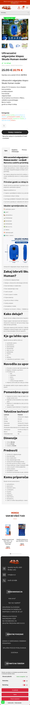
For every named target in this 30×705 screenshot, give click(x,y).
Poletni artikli (10, 115)
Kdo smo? (12, 598)
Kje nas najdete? (14, 603)
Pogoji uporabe (18, 702)
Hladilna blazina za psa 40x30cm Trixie (22, 540)
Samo (15, 694)
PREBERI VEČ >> (15, 3)
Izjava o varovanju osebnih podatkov (14, 642)
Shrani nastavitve (15, 699)
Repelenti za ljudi (7, 118)
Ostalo (4, 115)
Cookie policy (11, 702)
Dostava (14, 652)
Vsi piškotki (15, 690)
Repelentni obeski (18, 118)
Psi (21, 117)
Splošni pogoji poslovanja (14, 648)
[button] (25, 20)
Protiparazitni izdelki (13, 117)
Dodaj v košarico (15, 132)
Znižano (13, 120)
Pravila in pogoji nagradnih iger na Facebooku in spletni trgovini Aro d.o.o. (13, 620)
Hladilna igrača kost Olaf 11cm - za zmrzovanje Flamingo (8, 542)
